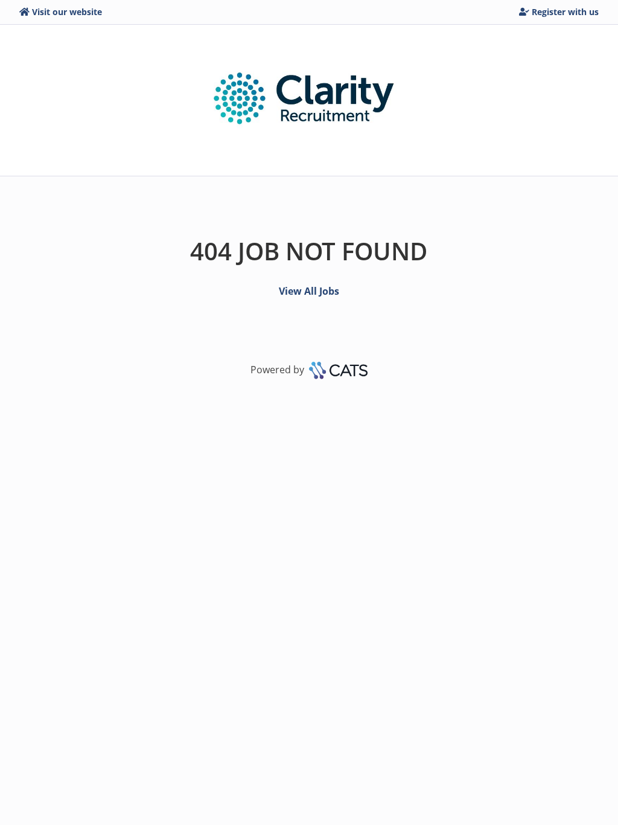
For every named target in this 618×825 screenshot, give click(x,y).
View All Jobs (309, 291)
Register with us (565, 12)
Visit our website (67, 12)
